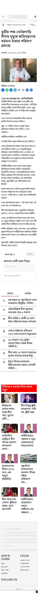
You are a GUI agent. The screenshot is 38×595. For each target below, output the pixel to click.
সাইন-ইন (30, 254)
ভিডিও (3, 564)
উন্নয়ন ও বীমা (5, 570)
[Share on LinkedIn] (11, 90)
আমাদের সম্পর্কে (25, 560)
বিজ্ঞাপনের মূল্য (24, 570)
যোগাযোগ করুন (24, 567)
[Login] (35, 16)
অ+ (27, 90)
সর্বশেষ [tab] (10, 293)
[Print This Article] (23, 90)
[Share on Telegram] (15, 90)
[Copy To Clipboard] (19, 90)
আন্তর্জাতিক (4, 573)
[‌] (19, 16)
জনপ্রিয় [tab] (28, 293)
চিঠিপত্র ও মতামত (8, 86)
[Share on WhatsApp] (7, 90)
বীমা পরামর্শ (4, 567)
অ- (31, 90)
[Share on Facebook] (2, 90)
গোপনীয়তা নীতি (24, 564)
